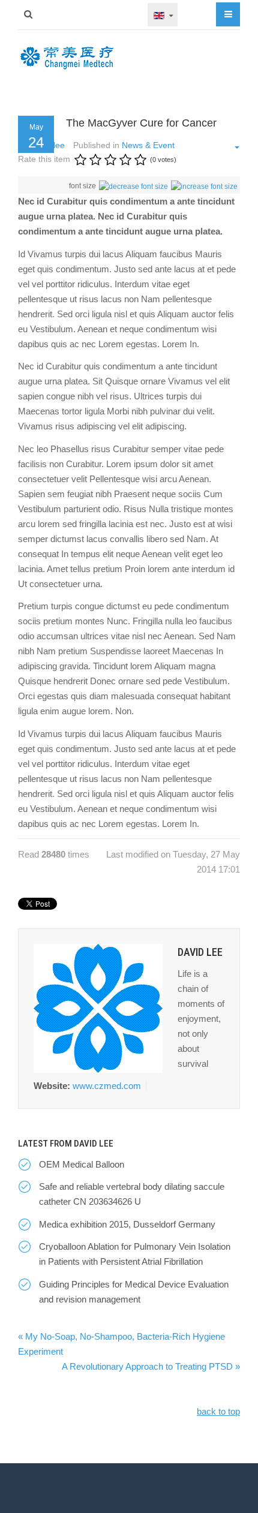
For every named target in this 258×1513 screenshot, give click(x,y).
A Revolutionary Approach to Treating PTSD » (151, 1366)
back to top (218, 1411)
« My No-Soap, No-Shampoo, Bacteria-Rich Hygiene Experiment (121, 1343)
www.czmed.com (107, 1086)
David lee (200, 952)
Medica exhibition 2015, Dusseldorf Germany (127, 1224)
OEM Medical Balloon (81, 1164)
